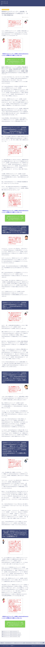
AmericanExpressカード (5, 9)
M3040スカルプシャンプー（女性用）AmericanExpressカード (10, 631)
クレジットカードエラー (4, 3)
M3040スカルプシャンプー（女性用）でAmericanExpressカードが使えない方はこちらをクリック (15, 218)
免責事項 (12, 645)
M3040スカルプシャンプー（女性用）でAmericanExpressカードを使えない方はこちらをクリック (15, 61)
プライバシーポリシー (6, 645)
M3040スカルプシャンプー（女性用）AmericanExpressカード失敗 (11, 636)
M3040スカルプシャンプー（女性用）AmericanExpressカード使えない (12, 634)
